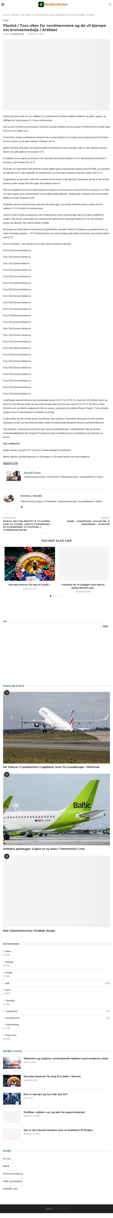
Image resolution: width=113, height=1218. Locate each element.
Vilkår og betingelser (13, 1181)
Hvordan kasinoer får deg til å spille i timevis (52, 1076)
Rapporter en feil (10, 463)
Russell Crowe (18, 34)
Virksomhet (10, 1035)
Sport (6, 20)
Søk (5, 621)
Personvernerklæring (13, 1173)
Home (6, 15)
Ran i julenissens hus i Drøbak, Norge (29, 930)
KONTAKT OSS (10, 1189)
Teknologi (10, 1000)
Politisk (8, 972)
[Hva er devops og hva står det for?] (12, 1099)
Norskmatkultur (60, 1208)
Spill (57, 983)
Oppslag (9, 962)
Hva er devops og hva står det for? (46, 1094)
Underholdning (12, 1024)
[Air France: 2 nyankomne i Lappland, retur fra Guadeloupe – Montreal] (56, 728)
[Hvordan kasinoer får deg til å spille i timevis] (30, 564)
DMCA (6, 1166)
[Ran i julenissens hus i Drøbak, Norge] (56, 891)
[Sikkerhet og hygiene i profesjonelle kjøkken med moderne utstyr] (12, 1063)
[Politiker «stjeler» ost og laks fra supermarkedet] (12, 1117)
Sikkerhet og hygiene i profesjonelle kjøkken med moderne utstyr (66, 1058)
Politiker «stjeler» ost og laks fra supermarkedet (54, 1112)
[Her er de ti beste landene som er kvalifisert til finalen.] (12, 1134)
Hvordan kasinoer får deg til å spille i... (30, 584)
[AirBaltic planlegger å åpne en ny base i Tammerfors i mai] (56, 809)
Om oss (7, 1158)
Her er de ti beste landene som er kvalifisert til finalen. (58, 1130)
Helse (8, 951)
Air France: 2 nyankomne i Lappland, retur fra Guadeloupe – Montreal (51, 767)
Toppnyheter (57, 1011)
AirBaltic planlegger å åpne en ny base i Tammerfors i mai (44, 849)
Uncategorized (57, 1018)
